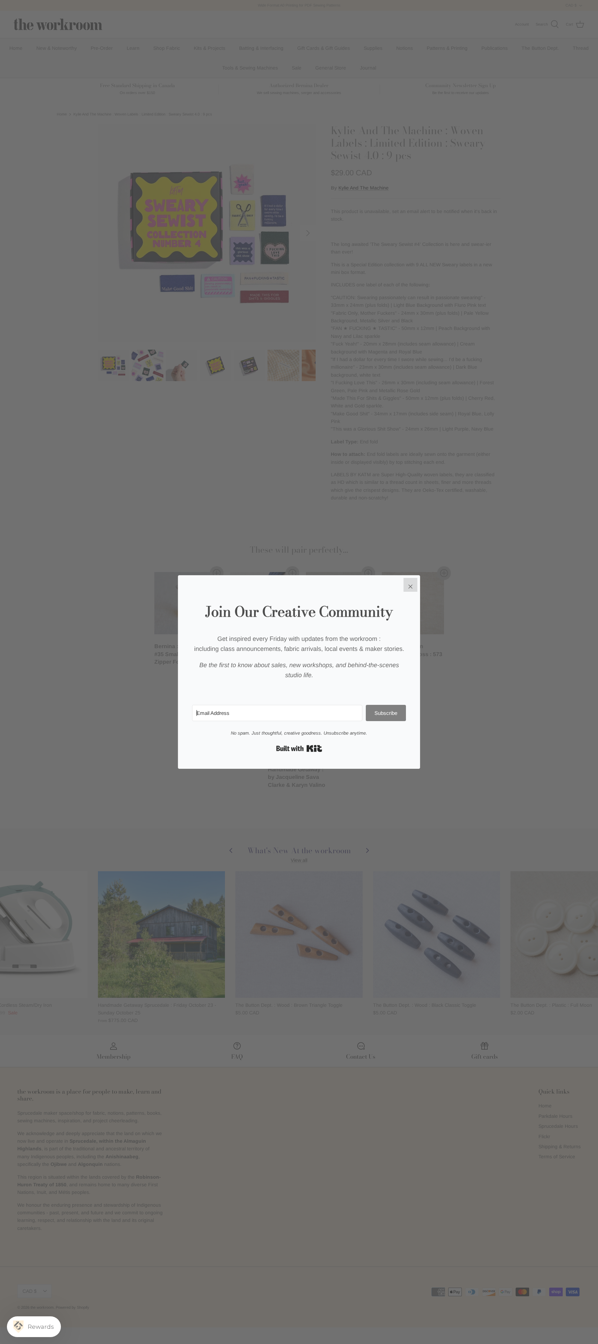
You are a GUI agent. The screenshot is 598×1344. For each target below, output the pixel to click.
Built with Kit (299, 748)
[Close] (410, 585)
